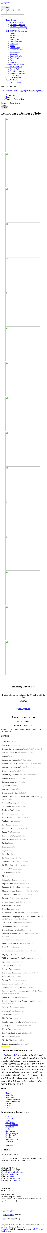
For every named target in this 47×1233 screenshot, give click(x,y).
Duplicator (9, 1145)
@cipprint (10, 1176)
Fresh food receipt (15, 898)
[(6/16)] (22, 326)
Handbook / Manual (14, 836)
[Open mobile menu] (2, 16)
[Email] (21, 14)
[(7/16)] (22, 361)
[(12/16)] (22, 535)
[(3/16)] (22, 221)
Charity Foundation (17, 1025)
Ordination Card (15, 861)
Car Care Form (12, 965)
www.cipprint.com (13, 1174)
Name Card (9, 1127)
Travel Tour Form (15, 997)
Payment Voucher (13, 782)
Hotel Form (10, 909)
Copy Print (9, 854)
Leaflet (7, 843)
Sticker (7, 1129)
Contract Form (14, 1007)
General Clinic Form (15, 940)
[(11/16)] (22, 500)
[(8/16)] (22, 396)
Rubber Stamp (13, 814)
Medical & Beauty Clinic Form (23, 934)
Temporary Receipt (17, 760)
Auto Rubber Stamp (16, 817)
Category (4, 103)
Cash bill (9, 741)
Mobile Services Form (20, 891)
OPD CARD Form (17, 922)
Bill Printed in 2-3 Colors (17, 1033)
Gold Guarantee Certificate (19, 951)
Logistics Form (15, 883)
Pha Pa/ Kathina (12, 1018)
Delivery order (12, 771)
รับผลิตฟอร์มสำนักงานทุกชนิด (15, 1055)
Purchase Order (11, 789)
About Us (9, 1095)
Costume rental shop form (17, 987)
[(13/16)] (22, 570)
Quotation (11, 785)
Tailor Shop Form (15, 984)
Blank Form (12, 1029)
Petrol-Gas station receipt (20, 973)
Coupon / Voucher (12, 869)
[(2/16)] (22, 187)
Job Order (11, 976)
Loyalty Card (12, 954)
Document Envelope (14, 828)
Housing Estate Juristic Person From (21, 1002)
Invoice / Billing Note (18, 767)
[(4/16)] (22, 256)
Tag (7, 850)
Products (4, 105)
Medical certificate (15, 926)
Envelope (8, 1137)
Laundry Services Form (16, 887)
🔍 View (4, 107)
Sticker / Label (11, 821)
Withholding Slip (14, 803)
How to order (10, 1097)
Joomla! (4, 1229)
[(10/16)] (22, 465)
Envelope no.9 (12, 825)
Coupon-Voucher (11, 1133)
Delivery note (10, 1123)
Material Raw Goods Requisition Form (22, 797)
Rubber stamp (10, 1131)
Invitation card (11, 858)
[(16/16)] (22, 674)
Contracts (14, 1011)
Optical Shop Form (15, 902)
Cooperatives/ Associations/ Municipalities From (23, 992)
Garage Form (11, 969)
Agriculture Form (14, 880)
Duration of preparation (13, 1101)
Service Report (14, 980)
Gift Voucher (11, 872)
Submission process (12, 1099)
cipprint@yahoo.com (16, 1172)
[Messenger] (4, 14)
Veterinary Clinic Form (18, 943)
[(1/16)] (22, 152)
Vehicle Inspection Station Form (22, 958)
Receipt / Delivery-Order (21, 763)
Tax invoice (11, 745)
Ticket (5, 876)
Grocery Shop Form (17, 894)
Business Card (11, 810)
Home (7, 1093)
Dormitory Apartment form (20, 913)
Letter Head (11, 832)
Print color (11, 1036)
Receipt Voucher (13, 778)
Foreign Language (15, 1044)
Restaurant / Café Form (11, 905)
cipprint (17, 1180)
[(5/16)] (22, 291)
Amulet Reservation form (19, 1022)
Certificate (11, 1014)
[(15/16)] (22, 640)
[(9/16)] (22, 430)
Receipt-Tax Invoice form (22, 749)
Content (8, 1103)
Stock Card (14, 839)
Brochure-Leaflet (11, 1139)
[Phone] (15, 14)
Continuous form (13, 806)
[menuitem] (10, 20)
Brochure (8, 847)
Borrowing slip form (14, 793)
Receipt (10, 756)
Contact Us (9, 1105)
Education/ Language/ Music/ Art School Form (22, 917)
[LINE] (9, 14)
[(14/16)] (22, 605)
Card (7, 1143)
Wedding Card (15, 865)
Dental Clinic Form (16, 930)
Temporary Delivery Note (19, 774)
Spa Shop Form (12, 962)
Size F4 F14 (13, 1040)
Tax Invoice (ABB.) (17, 752)
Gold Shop (10, 947)
